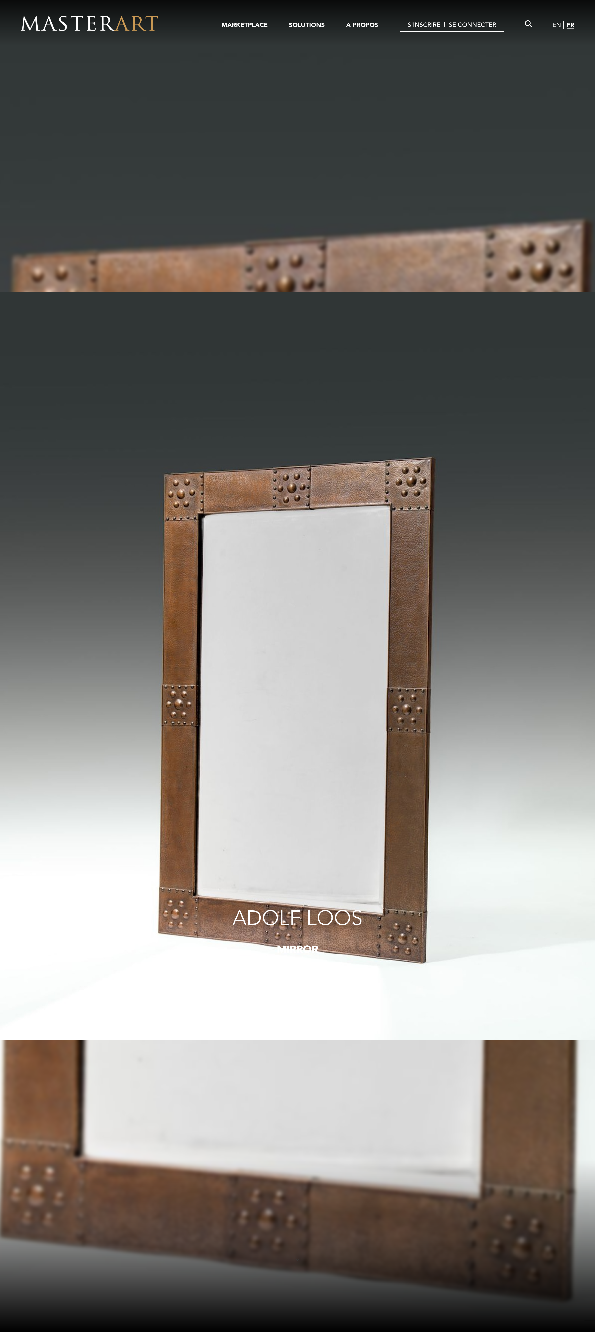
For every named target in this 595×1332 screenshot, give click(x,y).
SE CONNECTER (472, 25)
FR (570, 25)
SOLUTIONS (307, 25)
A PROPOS (362, 25)
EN (556, 25)
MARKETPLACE (244, 25)
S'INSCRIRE (424, 25)
